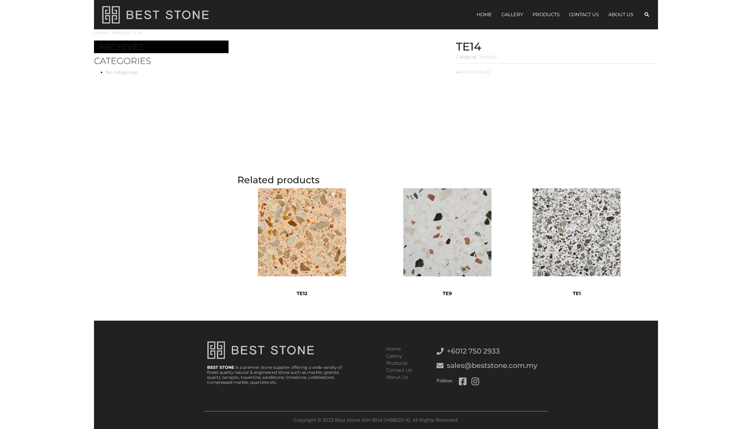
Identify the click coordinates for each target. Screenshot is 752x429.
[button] (646, 15)
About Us (620, 14)
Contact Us (584, 14)
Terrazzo (120, 32)
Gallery (512, 14)
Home (484, 14)
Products (546, 14)
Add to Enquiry (473, 72)
